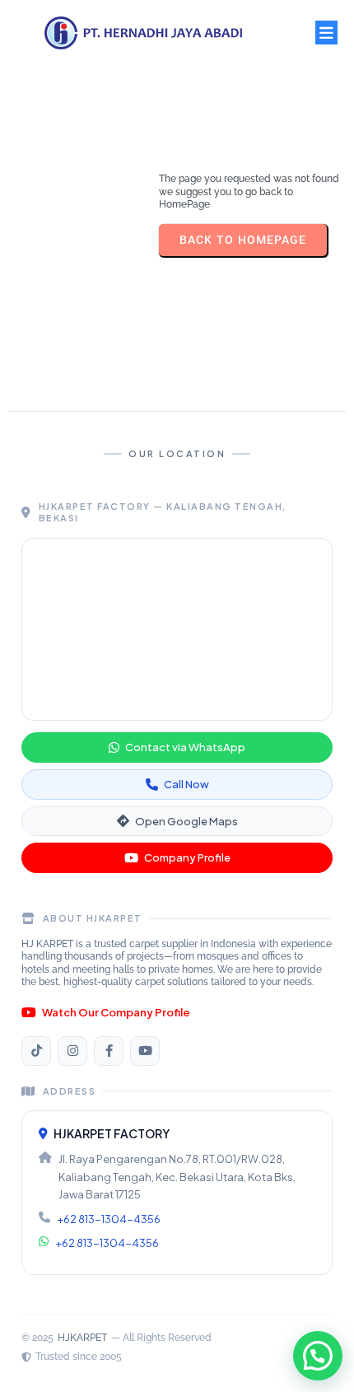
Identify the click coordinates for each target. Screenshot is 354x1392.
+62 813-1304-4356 (109, 1219)
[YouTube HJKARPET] (145, 1051)
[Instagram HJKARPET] (72, 1051)
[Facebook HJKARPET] (108, 1051)
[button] (317, 1355)
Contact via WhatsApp (185, 747)
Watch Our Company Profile (116, 1012)
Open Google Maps (186, 821)
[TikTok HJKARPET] (36, 1051)
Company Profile (187, 857)
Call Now (186, 784)
